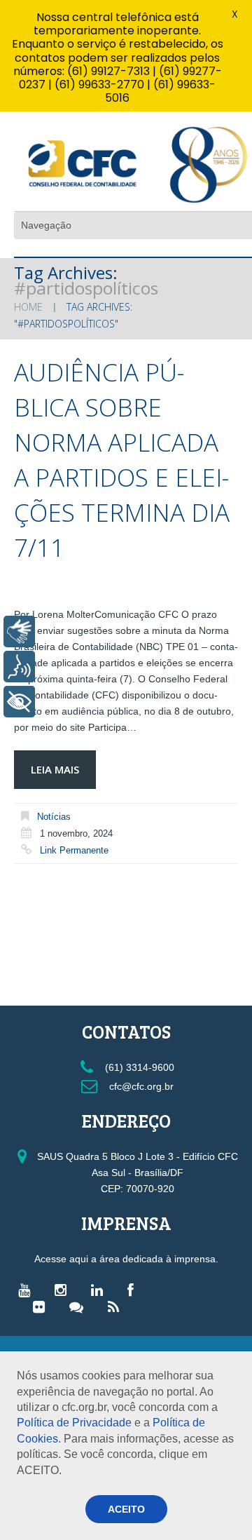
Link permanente (74, 850)
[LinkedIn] (100, 1289)
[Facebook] (134, 1289)
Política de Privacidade (74, 1422)
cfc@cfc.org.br (140, 1086)
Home (28, 306)
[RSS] (117, 1306)
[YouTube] (27, 1289)
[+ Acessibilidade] (19, 701)
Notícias (54, 816)
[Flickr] (42, 1306)
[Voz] (19, 666)
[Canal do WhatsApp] (79, 1306)
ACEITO (126, 1509)
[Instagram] (64, 1289)
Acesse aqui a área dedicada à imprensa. (126, 1258)
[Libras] (19, 631)
